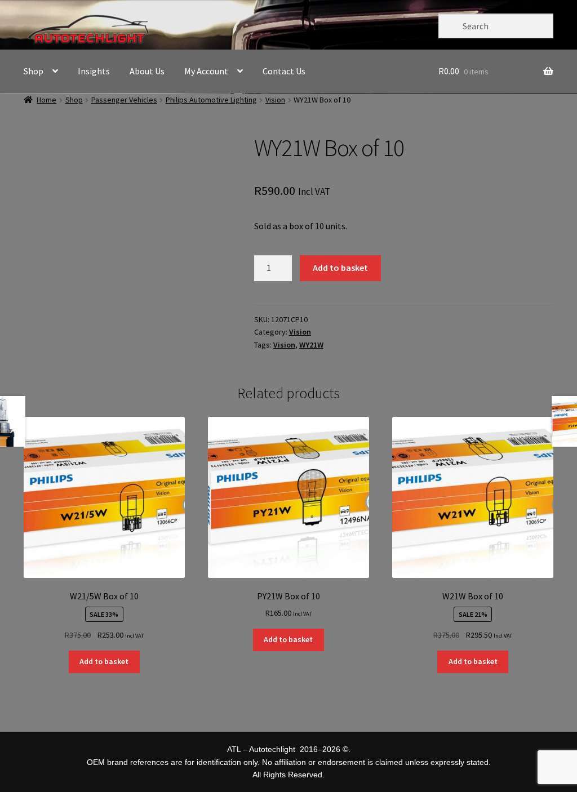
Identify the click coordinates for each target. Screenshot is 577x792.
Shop (33, 71)
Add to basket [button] (103, 661)
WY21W (311, 345)
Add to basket (340, 267)
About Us (147, 71)
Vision (275, 100)
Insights (94, 71)
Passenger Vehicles (124, 100)
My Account (206, 71)
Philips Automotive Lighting (211, 100)
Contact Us (284, 71)
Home (46, 100)
